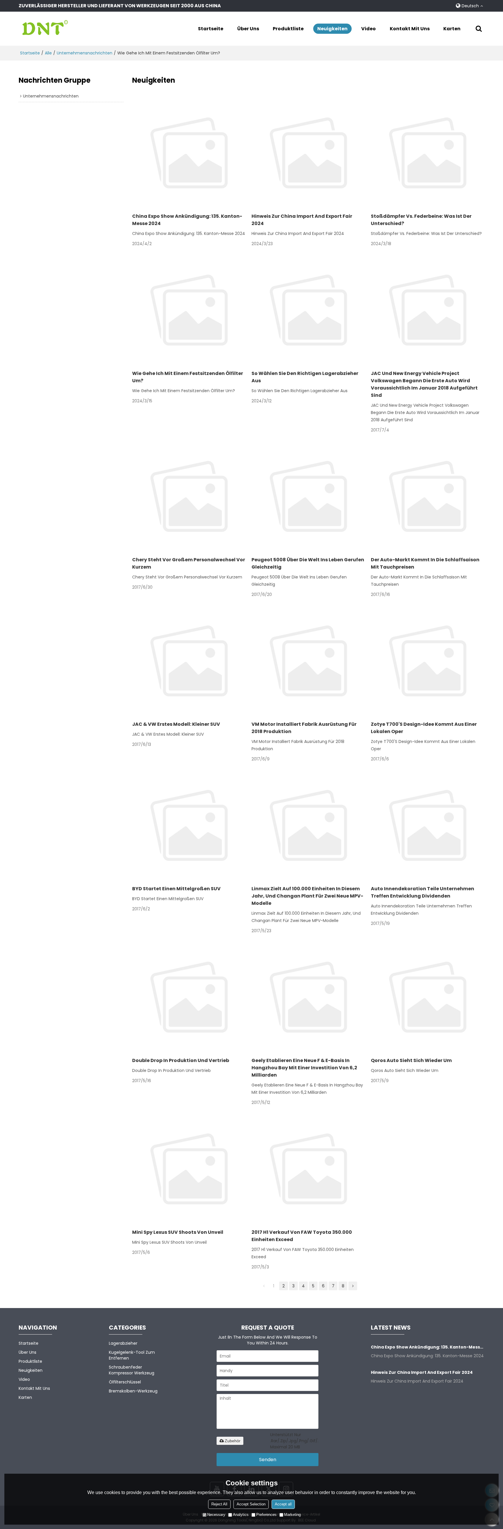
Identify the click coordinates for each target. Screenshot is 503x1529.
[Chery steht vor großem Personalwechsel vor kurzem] (189, 496)
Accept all (283, 1504)
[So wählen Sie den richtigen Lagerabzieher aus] (308, 310)
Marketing (292, 1514)
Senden (267, 1459)
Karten (452, 28)
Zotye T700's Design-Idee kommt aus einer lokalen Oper (424, 728)
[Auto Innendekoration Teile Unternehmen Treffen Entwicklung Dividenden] (427, 825)
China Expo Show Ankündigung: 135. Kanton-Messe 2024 (187, 220)
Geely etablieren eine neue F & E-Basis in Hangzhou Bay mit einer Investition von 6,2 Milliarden (304, 1067)
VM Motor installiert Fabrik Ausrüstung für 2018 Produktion (304, 728)
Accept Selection (251, 1504)
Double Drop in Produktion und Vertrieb (180, 1060)
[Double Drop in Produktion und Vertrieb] (189, 997)
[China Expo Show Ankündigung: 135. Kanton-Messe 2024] (189, 153)
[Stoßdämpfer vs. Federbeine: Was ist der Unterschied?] (427, 153)
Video (368, 28)
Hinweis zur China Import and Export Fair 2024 (302, 220)
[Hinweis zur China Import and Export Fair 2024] (308, 153)
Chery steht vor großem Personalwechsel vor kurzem (188, 563)
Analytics (241, 1514)
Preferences (266, 1514)
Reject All (219, 1504)
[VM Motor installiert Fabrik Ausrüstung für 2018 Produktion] (308, 661)
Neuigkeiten (332, 28)
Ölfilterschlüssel (125, 1382)
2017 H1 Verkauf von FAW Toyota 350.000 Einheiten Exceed (302, 1236)
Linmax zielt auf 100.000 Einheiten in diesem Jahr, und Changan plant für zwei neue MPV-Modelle (307, 896)
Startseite (210, 28)
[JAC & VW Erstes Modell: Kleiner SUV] (189, 661)
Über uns (248, 28)
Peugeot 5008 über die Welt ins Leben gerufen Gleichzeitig (308, 563)
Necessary (216, 1514)
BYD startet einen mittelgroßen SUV (176, 888)
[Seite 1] (263, 1286)
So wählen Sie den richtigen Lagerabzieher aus (305, 377)
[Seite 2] (352, 1286)
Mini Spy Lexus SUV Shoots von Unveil (177, 1232)
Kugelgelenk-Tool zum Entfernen (132, 1355)
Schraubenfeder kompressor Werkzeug (131, 1370)
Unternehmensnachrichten (84, 53)
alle (48, 53)
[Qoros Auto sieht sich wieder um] (427, 997)
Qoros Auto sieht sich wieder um (411, 1060)
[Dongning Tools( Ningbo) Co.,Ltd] (45, 28)
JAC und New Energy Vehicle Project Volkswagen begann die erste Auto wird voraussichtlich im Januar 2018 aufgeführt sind (424, 384)
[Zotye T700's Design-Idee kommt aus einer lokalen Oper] (427, 661)
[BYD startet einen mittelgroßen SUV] (189, 825)
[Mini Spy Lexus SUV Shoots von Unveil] (189, 1169)
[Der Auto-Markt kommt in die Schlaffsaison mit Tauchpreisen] (427, 496)
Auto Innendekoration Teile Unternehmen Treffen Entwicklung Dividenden (422, 892)
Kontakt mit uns (410, 28)
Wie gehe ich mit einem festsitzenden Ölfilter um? (187, 377)
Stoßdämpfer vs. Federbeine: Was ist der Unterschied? (421, 220)
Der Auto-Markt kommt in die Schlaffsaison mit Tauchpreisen (425, 563)
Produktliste (288, 28)
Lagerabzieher (123, 1343)
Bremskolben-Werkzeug (133, 1391)
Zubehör (232, 1440)
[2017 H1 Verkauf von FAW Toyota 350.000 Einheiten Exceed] (308, 1169)
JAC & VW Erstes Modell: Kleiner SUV (176, 724)
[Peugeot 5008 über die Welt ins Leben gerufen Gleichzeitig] (308, 496)
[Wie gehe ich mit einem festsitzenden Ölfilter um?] (189, 310)
